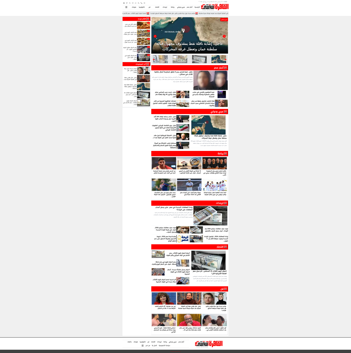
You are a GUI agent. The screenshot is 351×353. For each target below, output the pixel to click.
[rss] (138, 2)
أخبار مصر (189, 7)
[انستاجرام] (132, 2)
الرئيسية (197, 7)
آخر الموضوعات (141, 64)
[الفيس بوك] (126, 2)
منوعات (134, 7)
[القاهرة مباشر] (215, 7)
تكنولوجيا (142, 7)
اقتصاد (157, 7)
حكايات (129, 341)
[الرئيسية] (123, 2)
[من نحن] (141, 2)
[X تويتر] (129, 2)
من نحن (148, 345)
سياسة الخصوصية (164, 345)
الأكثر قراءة (142, 18)
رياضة (172, 7)
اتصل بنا (154, 345)
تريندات (165, 7)
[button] (155, 36)
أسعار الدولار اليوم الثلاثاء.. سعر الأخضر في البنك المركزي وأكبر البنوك (153, 13)
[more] (144, 2)
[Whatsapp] (135, 2)
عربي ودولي (181, 7)
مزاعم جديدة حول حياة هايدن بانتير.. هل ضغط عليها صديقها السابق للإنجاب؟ (199, 13)
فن (149, 7)
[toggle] (126, 7)
